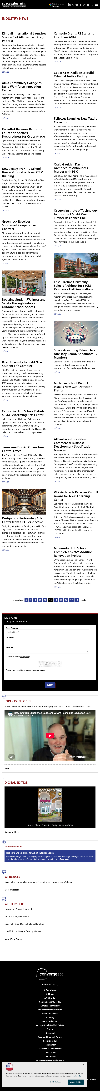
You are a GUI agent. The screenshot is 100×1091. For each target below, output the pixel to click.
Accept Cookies (75, 1082)
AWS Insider (50, 997)
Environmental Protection (50, 1009)
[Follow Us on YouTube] (88, 5)
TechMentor (50, 1044)
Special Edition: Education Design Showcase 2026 (50, 825)
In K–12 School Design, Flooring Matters (23, 931)
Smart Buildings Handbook (17, 916)
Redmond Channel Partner (50, 1037)
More (7, 768)
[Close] (83, 1064)
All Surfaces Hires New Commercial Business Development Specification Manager (73, 444)
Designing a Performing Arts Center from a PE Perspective (22, 520)
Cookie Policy (77, 1076)
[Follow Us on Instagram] (84, 5)
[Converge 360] (50, 974)
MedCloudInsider (50, 1021)
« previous (18, 600)
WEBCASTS (12, 876)
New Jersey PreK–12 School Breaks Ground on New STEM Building (22, 172)
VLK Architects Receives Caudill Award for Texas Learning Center (76, 496)
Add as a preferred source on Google (58, 4)
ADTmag (50, 994)
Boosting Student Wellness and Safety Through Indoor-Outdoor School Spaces (24, 303)
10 (35, 600)
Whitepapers (15, 904)
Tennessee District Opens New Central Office (23, 449)
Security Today (50, 1040)
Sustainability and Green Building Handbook (25, 923)
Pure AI (50, 1029)
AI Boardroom (50, 990)
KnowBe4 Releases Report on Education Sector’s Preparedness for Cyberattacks (24, 132)
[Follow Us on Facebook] (80, 5)
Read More (64, 859)
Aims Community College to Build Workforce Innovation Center (22, 86)
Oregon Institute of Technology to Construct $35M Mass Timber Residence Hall (76, 214)
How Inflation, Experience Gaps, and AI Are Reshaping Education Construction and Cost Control (48, 706)
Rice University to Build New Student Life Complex (22, 364)
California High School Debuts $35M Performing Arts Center (23, 413)
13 (50, 600)
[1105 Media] (50, 984)
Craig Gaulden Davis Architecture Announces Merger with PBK (71, 168)
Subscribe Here (12, 832)
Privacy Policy (25, 657)
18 (76, 600)
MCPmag (50, 1017)
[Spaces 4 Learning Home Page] (14, 4)
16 (66, 600)
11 (40, 600)
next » (83, 600)
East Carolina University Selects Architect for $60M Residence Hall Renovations (73, 285)
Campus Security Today (50, 1001)
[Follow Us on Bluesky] (76, 5)
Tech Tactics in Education (50, 1048)
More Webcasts (12, 889)
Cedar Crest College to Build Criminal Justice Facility (74, 74)
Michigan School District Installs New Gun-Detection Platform (73, 386)
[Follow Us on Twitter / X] (73, 5)
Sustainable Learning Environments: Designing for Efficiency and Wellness (38, 882)
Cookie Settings (55, 1082)
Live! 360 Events (50, 1013)
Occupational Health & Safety (50, 1025)
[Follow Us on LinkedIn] (69, 4)
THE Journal (50, 1056)
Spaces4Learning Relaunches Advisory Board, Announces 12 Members (75, 353)
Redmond (50, 1033)
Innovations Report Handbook (18, 909)
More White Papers (13, 939)
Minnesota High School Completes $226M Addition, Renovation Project (73, 552)
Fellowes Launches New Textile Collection (75, 120)
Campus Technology (50, 1005)
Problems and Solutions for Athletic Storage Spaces (30, 852)
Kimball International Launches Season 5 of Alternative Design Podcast (24, 37)
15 (61, 600)
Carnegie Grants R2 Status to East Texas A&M (74, 35)
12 (45, 600)
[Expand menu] (96, 5)
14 (56, 600)
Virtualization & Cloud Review (50, 1060)
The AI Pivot (50, 1052)
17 (71, 600)
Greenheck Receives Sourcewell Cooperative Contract (19, 225)
